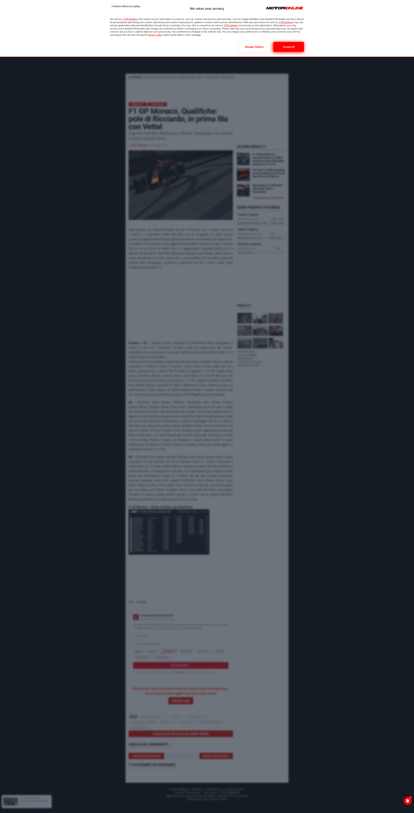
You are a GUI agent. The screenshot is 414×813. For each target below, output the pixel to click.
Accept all (288, 46)
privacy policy (155, 34)
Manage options (254, 46)
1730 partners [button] (130, 19)
